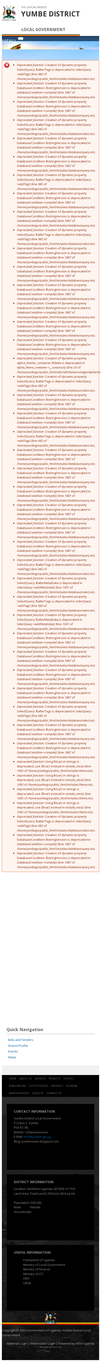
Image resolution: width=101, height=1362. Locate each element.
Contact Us (53, 1093)
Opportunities (38, 1085)
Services (40, 1078)
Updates (68, 1078)
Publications (17, 1085)
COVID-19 (37, 1093)
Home (12, 1078)
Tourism (71, 1085)
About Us (25, 1078)
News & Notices (19, 1093)
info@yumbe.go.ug (37, 1136)
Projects (54, 1078)
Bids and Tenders (20, 1040)
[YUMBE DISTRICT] (9, 18)
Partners (57, 1085)
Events (13, 1051)
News (12, 1057)
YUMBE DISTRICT (50, 14)
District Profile (18, 1046)
